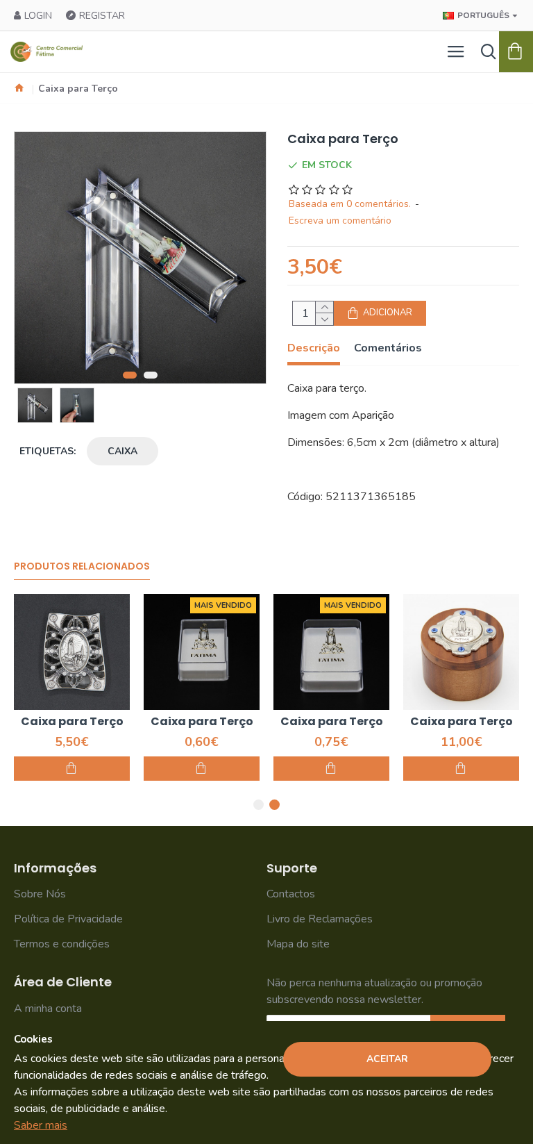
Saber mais (40, 1125)
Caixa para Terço (160, 722)
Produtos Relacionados (82, 567)
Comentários (388, 348)
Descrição (313, 348)
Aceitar (387, 1059)
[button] (130, 375)
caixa (122, 451)
